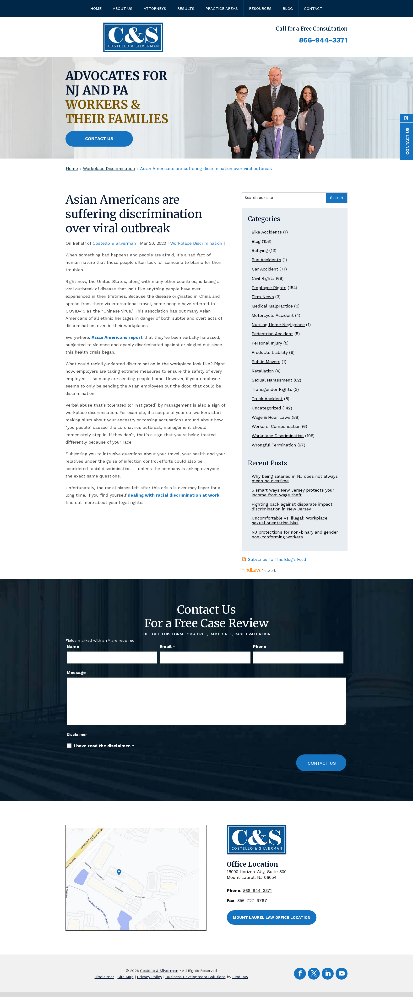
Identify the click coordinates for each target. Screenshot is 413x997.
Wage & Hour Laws (271, 417)
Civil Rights (263, 278)
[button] (408, 962)
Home (96, 8)
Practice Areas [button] (222, 8)
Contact (313, 8)
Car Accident (265, 268)
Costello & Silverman (114, 243)
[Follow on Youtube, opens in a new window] (342, 974)
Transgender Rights (272, 389)
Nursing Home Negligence (278, 324)
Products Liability (270, 352)
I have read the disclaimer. (104, 745)
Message (76, 672)
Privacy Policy (149, 977)
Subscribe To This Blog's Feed (277, 559)
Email (167, 646)
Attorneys (155, 8)
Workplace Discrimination (196, 243)
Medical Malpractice (272, 305)
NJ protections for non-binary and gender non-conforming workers (295, 534)
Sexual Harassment (272, 379)
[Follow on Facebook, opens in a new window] (300, 974)
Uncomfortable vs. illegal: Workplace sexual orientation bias (289, 520)
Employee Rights (269, 287)
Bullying (260, 250)
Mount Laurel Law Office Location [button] (271, 917)
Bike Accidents (267, 231)
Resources (260, 8)
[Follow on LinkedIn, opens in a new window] (328, 974)
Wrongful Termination (274, 444)
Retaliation (263, 370)
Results (185, 8)
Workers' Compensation (276, 426)
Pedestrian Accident (272, 333)
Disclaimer (77, 734)
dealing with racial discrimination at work (173, 495)
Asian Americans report (117, 337)
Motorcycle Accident (273, 315)
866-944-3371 (323, 40)
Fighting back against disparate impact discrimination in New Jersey (292, 506)
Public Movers (266, 361)
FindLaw (240, 977)
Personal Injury (267, 342)
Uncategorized (266, 407)
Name (73, 646)
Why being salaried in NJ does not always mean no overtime (295, 478)
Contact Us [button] (99, 138)
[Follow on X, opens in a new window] (314, 974)
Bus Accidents (266, 259)
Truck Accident (267, 398)
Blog (288, 8)
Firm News (263, 296)
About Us (122, 8)
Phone (259, 646)
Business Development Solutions (195, 977)
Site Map (126, 977)
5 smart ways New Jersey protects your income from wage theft (293, 492)
